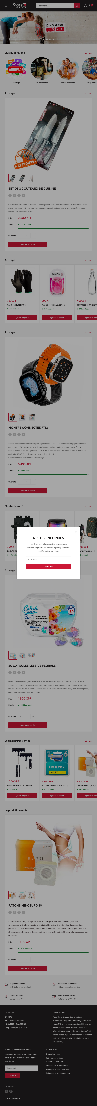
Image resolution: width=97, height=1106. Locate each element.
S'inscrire (48, 566)
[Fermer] (76, 532)
